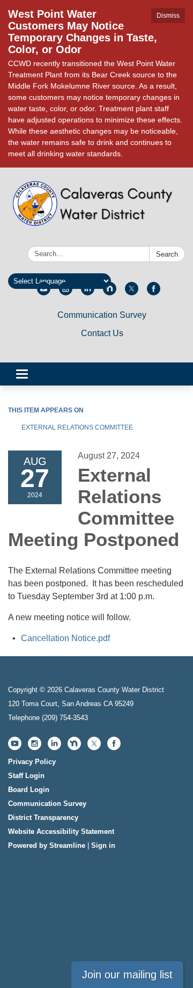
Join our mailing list (127, 974)
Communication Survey (101, 314)
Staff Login (26, 776)
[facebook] (153, 292)
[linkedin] (87, 292)
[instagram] (65, 292)
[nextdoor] (109, 292)
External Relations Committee (77, 427)
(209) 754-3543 (65, 718)
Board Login (28, 790)
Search (167, 254)
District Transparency (43, 817)
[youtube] (43, 292)
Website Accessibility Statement (61, 831)
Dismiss (168, 15)
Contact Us (102, 333)
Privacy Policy (32, 762)
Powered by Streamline (46, 845)
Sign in (103, 845)
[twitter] (131, 292)
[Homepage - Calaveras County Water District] (96, 209)
